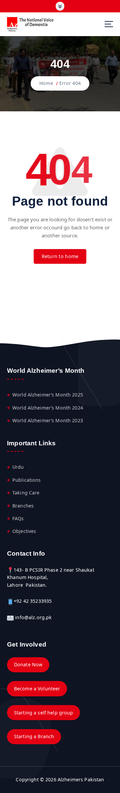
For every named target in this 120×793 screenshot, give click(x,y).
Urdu (18, 467)
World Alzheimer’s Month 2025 (47, 394)
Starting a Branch (34, 736)
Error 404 (70, 83)
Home (46, 83)
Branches (23, 505)
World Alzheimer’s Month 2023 (47, 420)
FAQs (18, 518)
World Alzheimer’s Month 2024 (47, 408)
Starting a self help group (43, 712)
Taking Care (26, 492)
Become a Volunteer (37, 688)
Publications (26, 480)
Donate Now (28, 664)
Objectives (24, 531)
